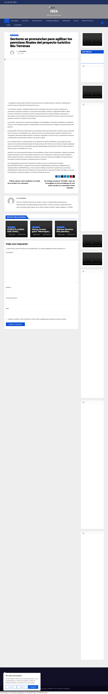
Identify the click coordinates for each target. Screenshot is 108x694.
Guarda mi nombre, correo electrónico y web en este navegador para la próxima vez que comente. (37, 319)
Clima (8, 25)
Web (7, 308)
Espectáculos (87, 21)
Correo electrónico (12, 298)
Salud (76, 21)
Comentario (10, 252)
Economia (18, 25)
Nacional (14, 21)
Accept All (33, 687)
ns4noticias (22, 51)
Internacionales (52, 21)
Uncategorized (14, 35)
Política (25, 21)
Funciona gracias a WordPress (46, 688)
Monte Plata (37, 21)
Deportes (66, 21)
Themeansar (67, 688)
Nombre (9, 287)
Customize (11, 687)
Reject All (22, 687)
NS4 (54, 11)
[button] (99, 23)
